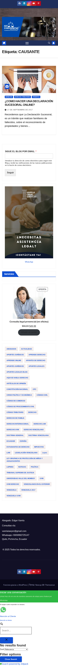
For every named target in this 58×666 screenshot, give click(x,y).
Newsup (38, 585)
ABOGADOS (11, 349)
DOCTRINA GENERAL (15, 435)
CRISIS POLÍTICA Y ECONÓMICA (19, 395)
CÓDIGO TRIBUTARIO (15, 412)
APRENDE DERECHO (37, 355)
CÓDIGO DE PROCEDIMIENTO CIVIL (20, 407)
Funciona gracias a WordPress (15, 585)
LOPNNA (10, 467)
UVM (41, 478)
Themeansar (50, 585)
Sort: (2, 649)
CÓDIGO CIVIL (42, 395)
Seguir (10, 172)
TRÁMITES (36, 97)
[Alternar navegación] (27, 43)
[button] (49, 43)
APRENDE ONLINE (14, 360)
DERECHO (9, 97)
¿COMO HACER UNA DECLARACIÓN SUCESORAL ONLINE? (29, 102)
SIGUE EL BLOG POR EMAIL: (20, 151)
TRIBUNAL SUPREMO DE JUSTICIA (20, 473)
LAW (8, 453)
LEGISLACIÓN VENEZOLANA (26, 453)
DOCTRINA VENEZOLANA (38, 435)
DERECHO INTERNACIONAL (18, 424)
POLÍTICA (34, 467)
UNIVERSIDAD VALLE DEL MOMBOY (21, 478)
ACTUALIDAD (26, 349)
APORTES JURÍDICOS (15, 355)
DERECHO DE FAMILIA (15, 418)
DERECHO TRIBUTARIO (22, 97)
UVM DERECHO (13, 484)
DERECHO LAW (40, 424)
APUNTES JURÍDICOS (15, 366)
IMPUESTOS (39, 447)
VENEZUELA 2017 (28, 490)
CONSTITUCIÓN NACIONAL (17, 389)
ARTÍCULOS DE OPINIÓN (16, 383)
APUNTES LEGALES (36, 366)
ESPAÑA (23, 441)
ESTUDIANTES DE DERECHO (18, 447)
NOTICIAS (22, 467)
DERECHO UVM (13, 430)
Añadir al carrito (29, 332)
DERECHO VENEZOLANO (34, 430)
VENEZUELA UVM (14, 496)
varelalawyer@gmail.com (14, 531)
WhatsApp (29, 262)
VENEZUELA (11, 490)
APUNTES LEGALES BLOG (17, 372)
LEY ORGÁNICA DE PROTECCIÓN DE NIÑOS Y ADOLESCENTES (25, 460)
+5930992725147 (20, 535)
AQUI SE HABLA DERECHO (17, 378)
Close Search (11, 659)
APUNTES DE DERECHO (35, 360)
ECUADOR (11, 441)
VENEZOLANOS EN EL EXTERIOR (37, 484)
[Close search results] (6, 640)
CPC (34, 389)
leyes (44, 453)
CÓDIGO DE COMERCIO (16, 401)
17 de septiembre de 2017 (20, 110)
